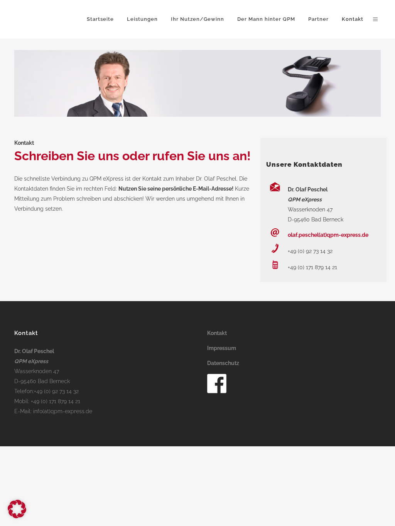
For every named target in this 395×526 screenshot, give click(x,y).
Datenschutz (223, 363)
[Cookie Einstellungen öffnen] (17, 516)
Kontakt (217, 333)
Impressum (221, 348)
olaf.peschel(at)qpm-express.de (328, 235)
